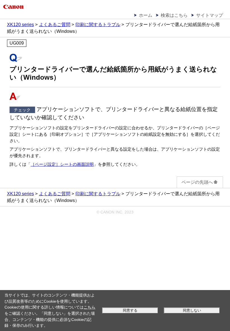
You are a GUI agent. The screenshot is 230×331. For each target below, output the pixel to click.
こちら (89, 307)
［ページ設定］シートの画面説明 (62, 164)
